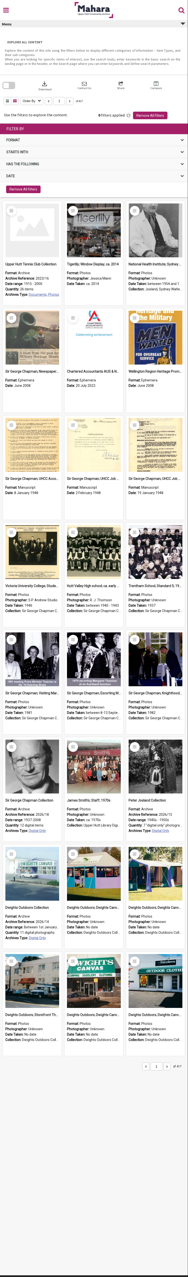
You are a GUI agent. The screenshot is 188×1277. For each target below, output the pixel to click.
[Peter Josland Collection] (155, 766)
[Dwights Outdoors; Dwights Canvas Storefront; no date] (94, 981)
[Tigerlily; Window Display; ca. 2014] (94, 230)
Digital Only (37, 831)
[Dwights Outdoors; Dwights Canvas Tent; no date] (94, 874)
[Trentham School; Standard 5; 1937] (155, 552)
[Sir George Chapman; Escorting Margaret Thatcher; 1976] (94, 659)
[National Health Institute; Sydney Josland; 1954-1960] (155, 230)
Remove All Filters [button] (150, 116)
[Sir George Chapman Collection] (32, 766)
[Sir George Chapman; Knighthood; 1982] (155, 659)
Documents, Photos (44, 294)
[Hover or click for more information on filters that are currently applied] (128, 115)
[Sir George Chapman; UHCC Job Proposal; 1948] (94, 445)
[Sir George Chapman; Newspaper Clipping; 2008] (32, 338)
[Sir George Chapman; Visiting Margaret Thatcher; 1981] (32, 659)
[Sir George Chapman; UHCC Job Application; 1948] (155, 445)
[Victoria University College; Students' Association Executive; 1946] (32, 552)
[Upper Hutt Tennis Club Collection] (32, 230)
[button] (84, 85)
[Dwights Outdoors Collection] (32, 874)
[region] (94, 160)
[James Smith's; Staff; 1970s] (94, 766)
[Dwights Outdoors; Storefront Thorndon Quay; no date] (32, 981)
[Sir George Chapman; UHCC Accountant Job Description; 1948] (32, 445)
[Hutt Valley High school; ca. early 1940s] (94, 552)
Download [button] (45, 85)
